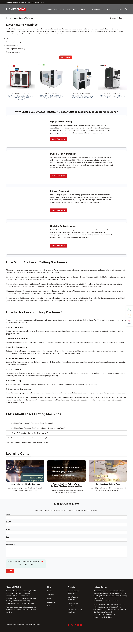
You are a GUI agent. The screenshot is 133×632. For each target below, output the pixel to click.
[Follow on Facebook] (69, 625)
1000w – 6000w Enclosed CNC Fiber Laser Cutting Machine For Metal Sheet (51, 97)
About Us (50, 595)
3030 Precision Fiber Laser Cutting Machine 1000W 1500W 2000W (82, 97)
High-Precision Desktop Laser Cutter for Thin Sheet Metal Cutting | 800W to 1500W (20, 97)
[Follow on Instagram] (72, 625)
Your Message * (11, 544)
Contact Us (51, 602)
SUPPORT (96, 9)
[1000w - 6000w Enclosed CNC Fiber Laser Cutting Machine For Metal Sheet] (51, 77)
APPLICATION (72, 9)
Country (8, 537)
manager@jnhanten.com (18, 2)
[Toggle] (8, 423)
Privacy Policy (35, 624)
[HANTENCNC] (16, 9)
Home (8, 18)
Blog (49, 598)
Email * (8, 522)
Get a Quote (65, 57)
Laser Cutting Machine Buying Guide (25, 484)
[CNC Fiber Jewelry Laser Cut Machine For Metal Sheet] (112, 77)
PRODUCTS (59, 9)
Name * (8, 514)
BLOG (118, 9)
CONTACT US (107, 9)
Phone (8, 529)
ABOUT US (85, 9)
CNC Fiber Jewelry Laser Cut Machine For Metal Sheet (112, 97)
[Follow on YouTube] (81, 625)
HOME (49, 9)
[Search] (126, 9)
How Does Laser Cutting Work (108, 484)
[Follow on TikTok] (75, 625)
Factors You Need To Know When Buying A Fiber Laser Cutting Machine (66, 485)
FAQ (48, 606)
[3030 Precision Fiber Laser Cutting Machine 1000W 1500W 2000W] (81, 77)
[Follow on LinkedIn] (78, 625)
